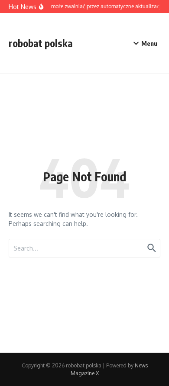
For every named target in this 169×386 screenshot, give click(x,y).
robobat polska (41, 43)
